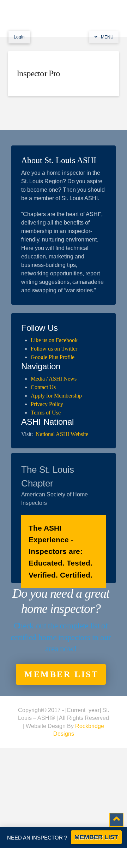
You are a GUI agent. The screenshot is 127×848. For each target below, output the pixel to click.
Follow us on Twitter (54, 349)
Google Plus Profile (52, 357)
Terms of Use (46, 413)
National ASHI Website (62, 434)
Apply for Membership (56, 396)
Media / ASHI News (54, 379)
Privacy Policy (47, 404)
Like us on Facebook (54, 340)
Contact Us (43, 387)
